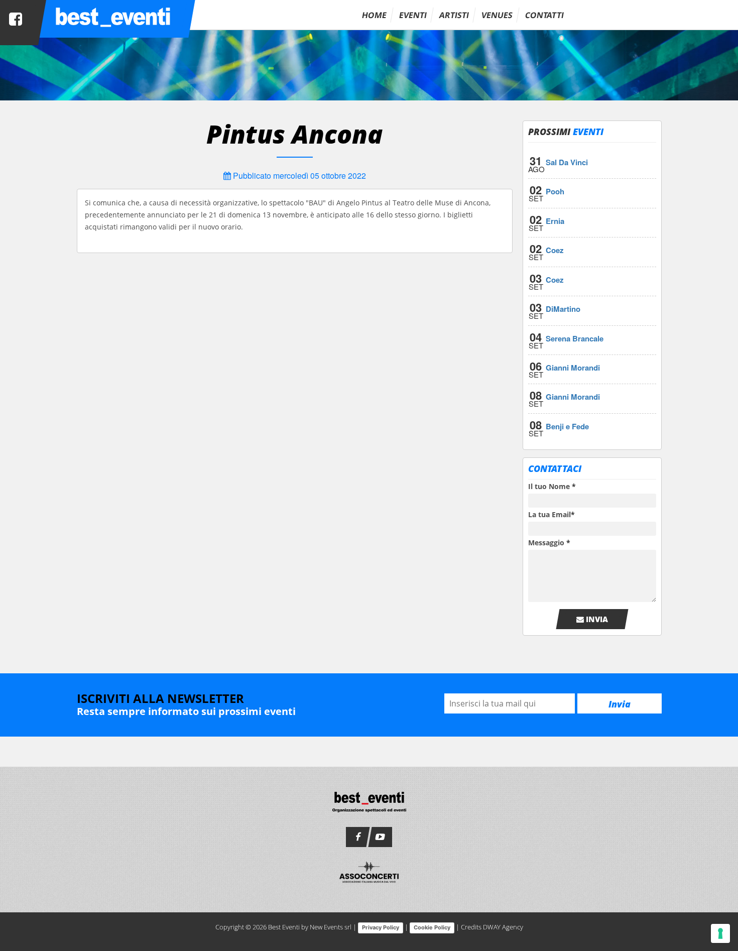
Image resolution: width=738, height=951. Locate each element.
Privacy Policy (380, 927)
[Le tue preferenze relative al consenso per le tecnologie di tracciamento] (720, 933)
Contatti (544, 15)
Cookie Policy (432, 927)
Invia (596, 619)
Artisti (454, 15)
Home (374, 15)
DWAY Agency (503, 926)
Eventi (413, 15)
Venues (497, 15)
